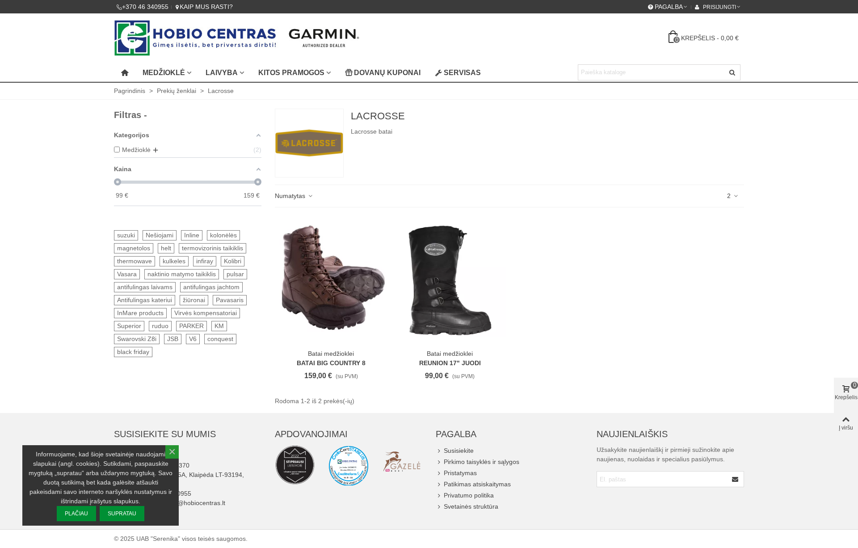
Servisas (462, 72)
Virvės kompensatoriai (205, 312)
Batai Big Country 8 (331, 363)
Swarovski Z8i (136, 338)
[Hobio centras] (237, 38)
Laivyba (222, 72)
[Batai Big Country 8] (331, 280)
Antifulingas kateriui (144, 300)
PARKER (191, 325)
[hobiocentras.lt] (295, 465)
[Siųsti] (732, 72)
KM (219, 325)
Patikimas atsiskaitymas (477, 484)
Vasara (127, 274)
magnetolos (133, 248)
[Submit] (736, 479)
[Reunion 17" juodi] (450, 280)
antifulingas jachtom (211, 287)
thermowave (134, 261)
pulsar (235, 274)
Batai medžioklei (331, 353)
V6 (193, 338)
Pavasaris (230, 300)
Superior (129, 325)
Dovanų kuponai (387, 72)
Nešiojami (159, 235)
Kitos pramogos (291, 72)
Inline (191, 235)
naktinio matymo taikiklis (181, 274)
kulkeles (174, 261)
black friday (133, 351)
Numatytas (291, 195)
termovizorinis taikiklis (212, 248)
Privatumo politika (469, 495)
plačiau (76, 513)
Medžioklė (164, 72)
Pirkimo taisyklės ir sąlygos (481, 461)
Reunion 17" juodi (450, 363)
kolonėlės (223, 235)
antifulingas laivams (144, 287)
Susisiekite (459, 450)
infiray (204, 261)
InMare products (140, 312)
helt (166, 248)
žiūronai (194, 300)
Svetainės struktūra (471, 506)
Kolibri (232, 261)
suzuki (126, 235)
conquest (220, 338)
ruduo (160, 325)
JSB (172, 338)
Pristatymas (460, 472)
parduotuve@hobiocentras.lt (185, 502)
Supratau (122, 513)
